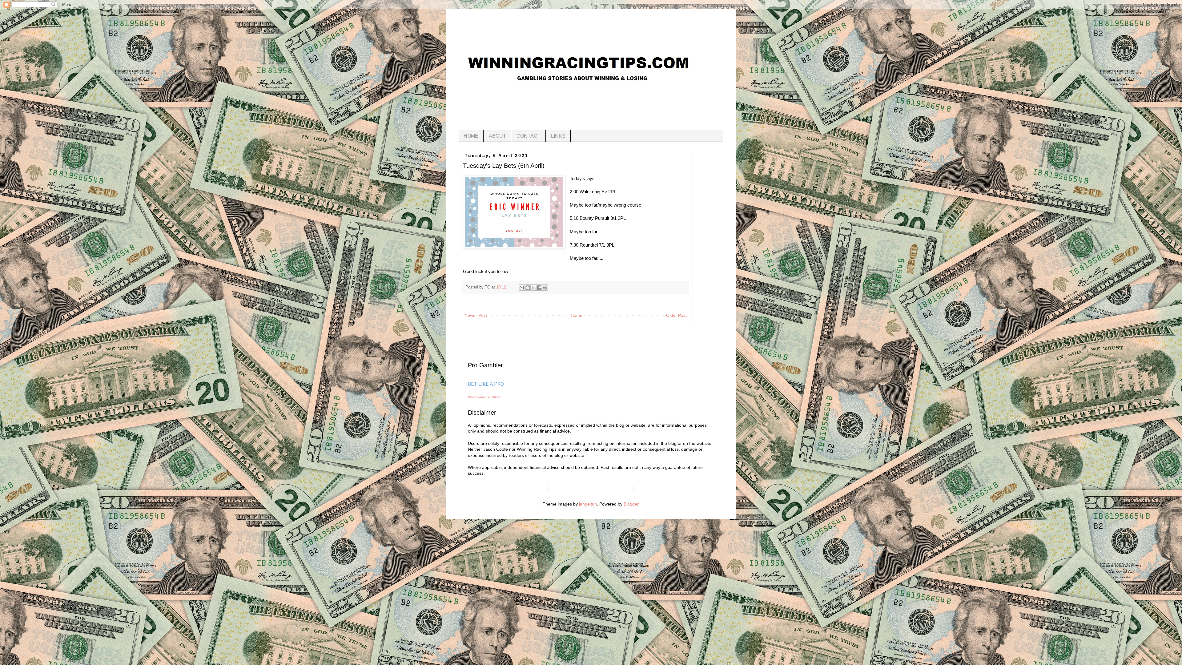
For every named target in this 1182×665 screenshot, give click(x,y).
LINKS (558, 136)
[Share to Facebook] (539, 287)
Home (576, 315)
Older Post (676, 315)
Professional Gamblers (484, 397)
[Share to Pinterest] (545, 287)
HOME (471, 136)
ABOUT (497, 136)
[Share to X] (533, 287)
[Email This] (522, 287)
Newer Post (475, 315)
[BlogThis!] (528, 287)
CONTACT (529, 136)
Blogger (631, 504)
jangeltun (588, 504)
